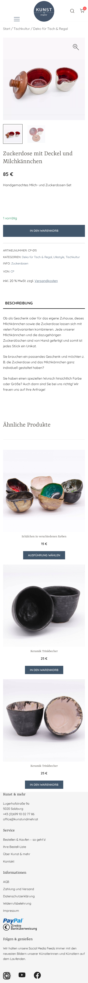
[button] (75, 47)
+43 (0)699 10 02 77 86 (18, 814)
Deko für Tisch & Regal (50, 29)
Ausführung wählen (44, 555)
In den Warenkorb (44, 231)
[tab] (44, 303)
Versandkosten (46, 281)
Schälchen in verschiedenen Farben (44, 536)
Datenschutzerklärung (19, 896)
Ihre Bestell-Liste (14, 847)
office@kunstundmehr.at (20, 819)
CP (12, 271)
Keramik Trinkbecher (44, 651)
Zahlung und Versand (18, 889)
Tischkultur (22, 29)
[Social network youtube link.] (22, 975)
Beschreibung (19, 303)
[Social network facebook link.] (37, 975)
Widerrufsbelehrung (17, 903)
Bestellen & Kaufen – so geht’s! (24, 840)
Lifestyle (58, 257)
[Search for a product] (72, 11)
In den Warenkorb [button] (44, 670)
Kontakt (8, 861)
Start (6, 29)
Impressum (11, 911)
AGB (6, 882)
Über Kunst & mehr (16, 854)
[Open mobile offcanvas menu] (17, 19)
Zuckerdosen (19, 263)
